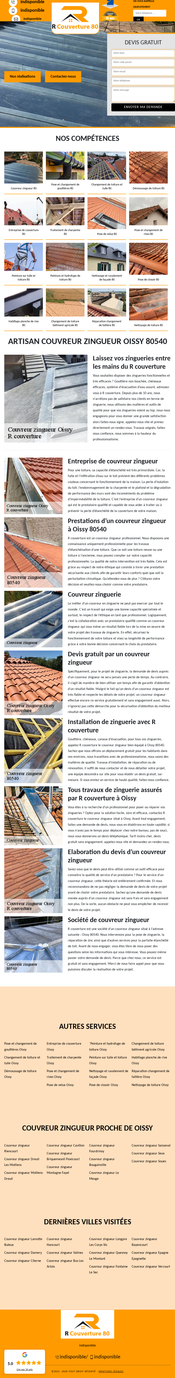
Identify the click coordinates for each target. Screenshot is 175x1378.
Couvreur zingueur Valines (65, 1253)
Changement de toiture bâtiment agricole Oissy (148, 1046)
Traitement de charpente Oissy (64, 1060)
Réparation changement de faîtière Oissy (150, 1074)
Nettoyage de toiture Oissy (150, 1085)
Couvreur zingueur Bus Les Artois (65, 1263)
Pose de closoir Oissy (103, 1085)
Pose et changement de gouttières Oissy (20, 1046)
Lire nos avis (25, 1369)
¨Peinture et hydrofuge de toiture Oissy (107, 1046)
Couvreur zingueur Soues (149, 1161)
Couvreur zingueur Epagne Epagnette (150, 1255)
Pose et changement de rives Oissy (63, 1074)
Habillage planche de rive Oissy (149, 1060)
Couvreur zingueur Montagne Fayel (59, 1170)
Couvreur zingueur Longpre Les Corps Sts (108, 1242)
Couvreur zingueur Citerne (22, 1261)
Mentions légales (111, 1371)
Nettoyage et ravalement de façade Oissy (108, 1074)
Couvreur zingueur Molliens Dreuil (23, 1175)
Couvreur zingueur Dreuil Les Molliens (21, 1162)
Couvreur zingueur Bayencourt (144, 1242)
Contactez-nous (63, 77)
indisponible (32, 10)
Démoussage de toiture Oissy (20, 1074)
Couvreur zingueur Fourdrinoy (102, 1148)
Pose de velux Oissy (60, 1085)
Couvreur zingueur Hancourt (59, 1242)
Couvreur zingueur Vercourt (151, 1266)
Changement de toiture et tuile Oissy (22, 1060)
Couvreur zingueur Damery (23, 1253)
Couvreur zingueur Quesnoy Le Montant (108, 1255)
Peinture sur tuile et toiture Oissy (108, 1060)
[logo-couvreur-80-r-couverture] (75, 18)
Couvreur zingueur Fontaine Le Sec (108, 1269)
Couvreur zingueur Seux (148, 1153)
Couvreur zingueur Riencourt (17, 1148)
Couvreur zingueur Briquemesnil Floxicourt (63, 1156)
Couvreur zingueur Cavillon (65, 1145)
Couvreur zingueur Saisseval (151, 1145)
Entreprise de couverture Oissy (64, 1046)
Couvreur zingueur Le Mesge (104, 1175)
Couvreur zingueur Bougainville (102, 1162)
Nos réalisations (22, 77)
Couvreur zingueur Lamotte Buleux (23, 1242)
